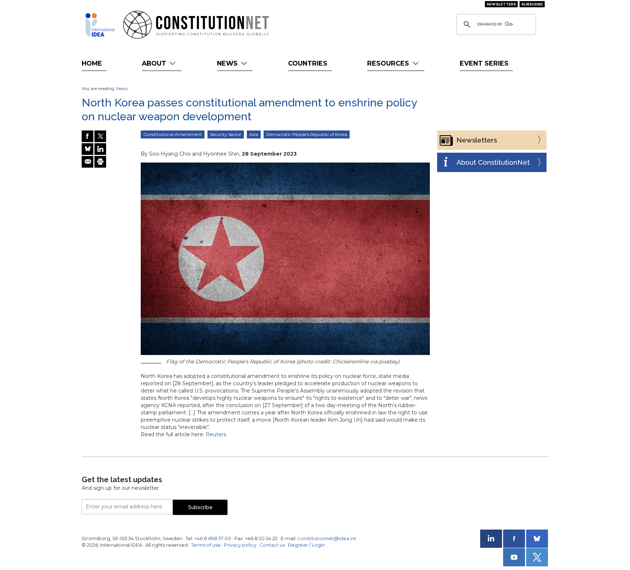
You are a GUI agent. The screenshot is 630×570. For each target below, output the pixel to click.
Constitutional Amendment (172, 134)
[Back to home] (99, 24)
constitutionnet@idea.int (327, 538)
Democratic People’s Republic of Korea (306, 134)
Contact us (272, 545)
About (155, 63)
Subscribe (532, 4)
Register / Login (306, 545)
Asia (253, 134)
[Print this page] (100, 162)
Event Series (484, 63)
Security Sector (225, 134)
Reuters (216, 434)
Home (92, 63)
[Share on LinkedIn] (100, 149)
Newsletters (501, 4)
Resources (389, 63)
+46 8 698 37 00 (212, 538)
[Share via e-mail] (87, 162)
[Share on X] (100, 136)
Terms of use (206, 545)
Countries (307, 63)
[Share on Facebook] (87, 136)
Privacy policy (240, 545)
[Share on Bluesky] (87, 149)
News (228, 63)
